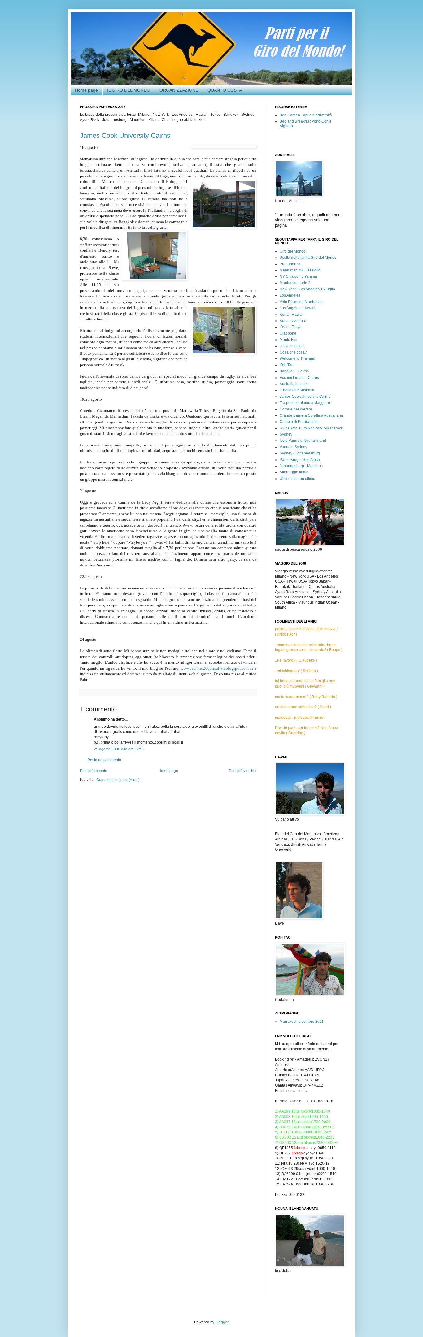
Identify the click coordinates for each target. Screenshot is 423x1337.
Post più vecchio (242, 771)
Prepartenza (290, 264)
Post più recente (93, 771)
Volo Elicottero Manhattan (301, 302)
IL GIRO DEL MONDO (128, 90)
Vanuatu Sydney (293, 447)
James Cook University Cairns (125, 135)
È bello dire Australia (297, 390)
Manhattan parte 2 (295, 283)
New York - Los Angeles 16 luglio (307, 289)
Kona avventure (293, 321)
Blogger (221, 1322)
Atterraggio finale (294, 472)
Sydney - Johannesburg (300, 453)
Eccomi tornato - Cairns (299, 377)
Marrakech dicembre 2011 (302, 1021)
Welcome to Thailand (297, 358)
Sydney (286, 434)
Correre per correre (296, 409)
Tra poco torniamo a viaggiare (305, 403)
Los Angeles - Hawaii (297, 308)
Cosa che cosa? (293, 352)
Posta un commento (104, 760)
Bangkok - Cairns (294, 371)
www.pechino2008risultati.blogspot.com (215, 668)
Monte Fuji (288, 339)
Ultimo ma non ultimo (297, 478)
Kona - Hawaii (291, 314)
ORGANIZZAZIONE (178, 90)
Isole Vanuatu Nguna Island (303, 440)
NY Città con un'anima (298, 276)
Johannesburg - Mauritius (301, 466)
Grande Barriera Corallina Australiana (311, 415)
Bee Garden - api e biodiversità (306, 115)
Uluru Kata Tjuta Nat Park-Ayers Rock (311, 428)
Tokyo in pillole (292, 346)
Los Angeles (290, 295)
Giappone (288, 333)
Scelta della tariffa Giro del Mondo (308, 257)
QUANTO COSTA (224, 90)
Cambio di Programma (299, 421)
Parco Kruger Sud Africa (300, 460)
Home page (86, 90)
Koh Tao (287, 365)
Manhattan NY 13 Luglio (300, 270)
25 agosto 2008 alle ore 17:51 (119, 749)
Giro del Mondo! (293, 251)
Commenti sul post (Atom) (118, 780)
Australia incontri (294, 384)
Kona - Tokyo (291, 327)
